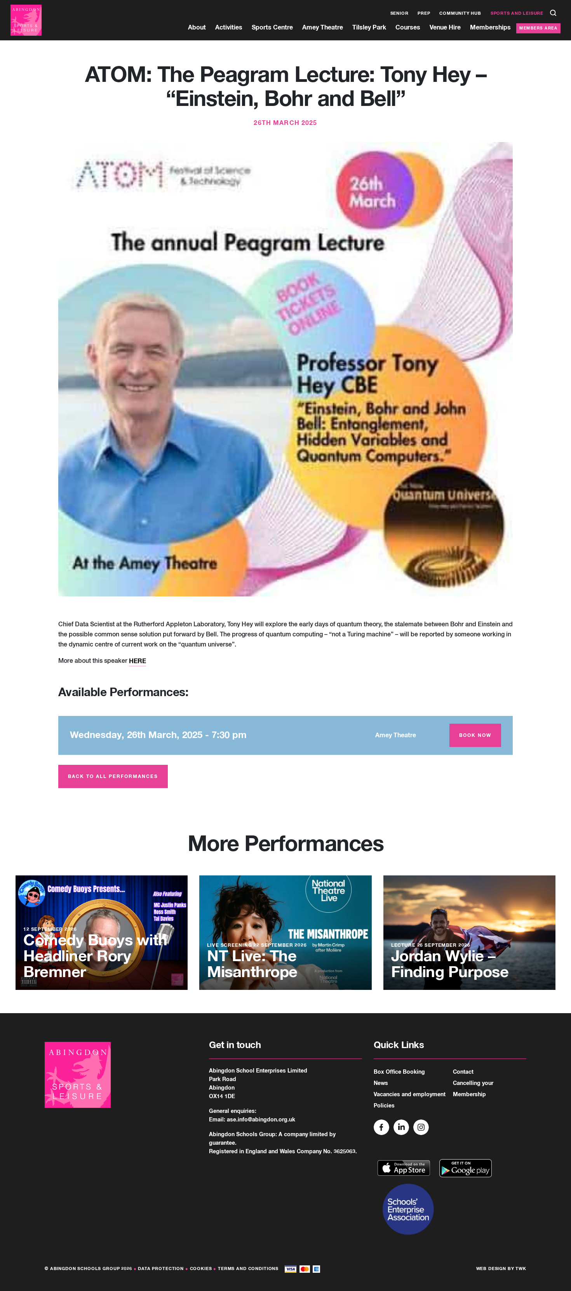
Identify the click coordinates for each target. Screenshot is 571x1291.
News (381, 1083)
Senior (399, 13)
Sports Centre (272, 27)
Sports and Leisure (517, 13)
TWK (520, 1269)
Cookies (201, 1269)
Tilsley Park (369, 27)
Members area (538, 28)
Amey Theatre (322, 27)
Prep (424, 13)
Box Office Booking (399, 1072)
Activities (228, 27)
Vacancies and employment (410, 1094)
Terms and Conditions (248, 1269)
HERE (137, 661)
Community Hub (460, 13)
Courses (407, 27)
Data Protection (161, 1269)
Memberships (490, 27)
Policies (384, 1106)
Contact (463, 1072)
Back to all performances (113, 777)
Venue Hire (445, 27)
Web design (491, 1269)
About (197, 27)
